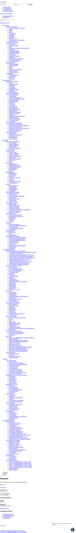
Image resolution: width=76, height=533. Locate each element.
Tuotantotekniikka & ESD (9, 249)
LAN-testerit (12, 104)
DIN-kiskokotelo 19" (14, 74)
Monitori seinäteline (13, 445)
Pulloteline (11, 220)
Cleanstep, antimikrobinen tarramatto (17, 225)
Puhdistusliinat (12, 285)
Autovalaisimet (12, 415)
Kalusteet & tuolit (10, 150)
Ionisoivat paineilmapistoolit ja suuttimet (18, 340)
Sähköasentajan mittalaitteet (12, 93)
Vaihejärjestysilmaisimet (14, 118)
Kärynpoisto (12, 335)
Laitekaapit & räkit (10, 421)
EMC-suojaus (12, 44)
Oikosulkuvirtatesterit (14, 113)
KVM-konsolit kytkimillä (12, 460)
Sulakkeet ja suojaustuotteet (15, 69)
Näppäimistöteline (13, 448)
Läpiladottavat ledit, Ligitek (15, 404)
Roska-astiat (12, 160)
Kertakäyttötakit (12, 169)
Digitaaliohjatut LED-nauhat (15, 369)
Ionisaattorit (11, 248)
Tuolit (10, 161)
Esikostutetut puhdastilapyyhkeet (16, 196)
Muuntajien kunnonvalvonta (15, 129)
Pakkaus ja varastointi (11, 316)
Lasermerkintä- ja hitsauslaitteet (16, 332)
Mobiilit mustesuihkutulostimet (16, 333)
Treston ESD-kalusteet (14, 353)
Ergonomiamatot (13, 229)
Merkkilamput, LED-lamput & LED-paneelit (16, 375)
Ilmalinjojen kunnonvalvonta (15, 124)
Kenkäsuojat (12, 176)
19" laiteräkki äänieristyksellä (16, 428)
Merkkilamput (12, 376)
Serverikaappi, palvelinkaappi (16, 431)
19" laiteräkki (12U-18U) (15, 427)
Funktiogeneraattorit (13, 84)
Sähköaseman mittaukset (14, 130)
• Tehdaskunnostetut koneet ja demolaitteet (19, 263)
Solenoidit (11, 49)
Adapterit (11, 399)
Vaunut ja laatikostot (13, 154)
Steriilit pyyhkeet (13, 194)
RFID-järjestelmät (13, 41)
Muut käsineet (12, 190)
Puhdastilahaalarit (13, 164)
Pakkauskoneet (12, 329)
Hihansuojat (12, 180)
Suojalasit (11, 178)
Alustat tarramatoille (13, 227)
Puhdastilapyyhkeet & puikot (13, 192)
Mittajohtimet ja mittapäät (15, 112)
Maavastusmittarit (13, 108)
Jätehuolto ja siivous (13, 305)
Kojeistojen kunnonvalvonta (15, 126)
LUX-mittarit (12, 105)
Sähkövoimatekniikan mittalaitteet (14, 122)
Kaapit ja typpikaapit (14, 153)
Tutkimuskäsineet (13, 188)
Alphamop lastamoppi (14, 206)
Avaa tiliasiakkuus (7, 8)
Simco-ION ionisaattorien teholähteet (17, 348)
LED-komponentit (10, 403)
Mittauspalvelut (12, 247)
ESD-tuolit (11, 355)
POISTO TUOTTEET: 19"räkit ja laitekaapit (19, 439)
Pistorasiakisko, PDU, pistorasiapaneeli (18, 437)
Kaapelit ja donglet (13, 469)
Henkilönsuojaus (13, 297)
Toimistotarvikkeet (13, 315)
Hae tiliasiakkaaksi (7, 516)
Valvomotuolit (12, 457)
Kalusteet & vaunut (10, 352)
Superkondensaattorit (14, 50)
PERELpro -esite (13, 38)
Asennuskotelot (9, 73)
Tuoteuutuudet (6, 518)
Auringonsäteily (12, 133)
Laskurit (11, 29)
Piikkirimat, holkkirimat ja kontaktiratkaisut (19, 48)
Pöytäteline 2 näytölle (14, 443)
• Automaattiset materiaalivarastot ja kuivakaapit (20, 259)
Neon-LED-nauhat (13, 368)
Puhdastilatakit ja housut (14, 165)
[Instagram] (15, 530)
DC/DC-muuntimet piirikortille (16, 58)
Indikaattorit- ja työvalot (11, 384)
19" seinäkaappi (12, 425)
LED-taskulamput (13, 413)
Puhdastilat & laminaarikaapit (13, 141)
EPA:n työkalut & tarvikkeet (12, 303)
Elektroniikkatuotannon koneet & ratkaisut (16, 251)
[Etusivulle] (6, 13)
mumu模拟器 (8, 532)
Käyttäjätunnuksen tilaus (8, 515)
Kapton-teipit (12, 283)
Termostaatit (12, 37)
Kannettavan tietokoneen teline (16, 447)
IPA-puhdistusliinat (13, 272)
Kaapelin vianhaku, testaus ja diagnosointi (19, 125)
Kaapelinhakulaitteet (13, 101)
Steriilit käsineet (12, 186)
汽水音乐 (2, 532)
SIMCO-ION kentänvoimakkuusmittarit (18, 349)
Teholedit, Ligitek (13, 407)
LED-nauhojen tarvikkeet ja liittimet (17, 372)
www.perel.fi (3, 1)
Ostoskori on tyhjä (4, 22)
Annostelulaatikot (13, 182)
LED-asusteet (12, 412)
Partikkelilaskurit (13, 137)
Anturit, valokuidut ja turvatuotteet (17, 28)
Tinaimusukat (12, 288)
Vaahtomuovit (12, 325)
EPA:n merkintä (12, 292)
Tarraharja (11, 221)
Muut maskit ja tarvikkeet (15, 181)
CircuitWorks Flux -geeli (14, 268)
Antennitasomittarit (13, 94)
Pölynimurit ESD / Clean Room (16, 313)
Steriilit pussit (12, 232)
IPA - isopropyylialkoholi (15, 271)
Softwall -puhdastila (13, 144)
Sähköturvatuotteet (13, 117)
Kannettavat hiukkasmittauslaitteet (17, 239)
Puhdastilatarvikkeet (10, 213)
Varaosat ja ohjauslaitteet (14, 148)
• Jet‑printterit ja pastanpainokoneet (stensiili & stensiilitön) (22, 252)
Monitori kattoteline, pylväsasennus (17, 449)
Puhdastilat (5, 140)
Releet (10, 68)
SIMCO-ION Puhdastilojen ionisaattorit (18, 341)
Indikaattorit (12, 385)
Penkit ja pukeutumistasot (15, 156)
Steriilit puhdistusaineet (14, 205)
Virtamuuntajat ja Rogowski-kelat (17, 40)
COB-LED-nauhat (13, 367)
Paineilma (11, 277)
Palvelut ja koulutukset (14, 301)
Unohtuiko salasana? (8, 11)
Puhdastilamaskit (13, 173)
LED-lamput (12, 377)
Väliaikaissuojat (12, 279)
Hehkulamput (12, 380)
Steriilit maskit (12, 174)
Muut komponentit (10, 62)
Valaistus (5, 359)
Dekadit (11, 82)
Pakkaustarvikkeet (10, 231)
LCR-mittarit (12, 86)
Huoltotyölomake (7, 7)
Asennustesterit (12, 96)
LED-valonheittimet (13, 388)
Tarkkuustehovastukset (14, 56)
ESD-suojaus (9, 291)
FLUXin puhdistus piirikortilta (16, 269)
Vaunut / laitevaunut (13, 357)
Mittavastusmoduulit (13, 64)
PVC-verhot (12, 149)
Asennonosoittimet (13, 387)
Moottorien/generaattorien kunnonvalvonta (19, 128)
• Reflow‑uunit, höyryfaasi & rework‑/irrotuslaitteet (21, 256)
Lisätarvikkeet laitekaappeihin (16, 436)
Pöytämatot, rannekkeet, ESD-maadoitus (18, 296)
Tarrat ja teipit (12, 321)
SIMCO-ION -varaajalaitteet (15, 345)
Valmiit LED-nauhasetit (14, 365)
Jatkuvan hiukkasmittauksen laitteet (17, 240)
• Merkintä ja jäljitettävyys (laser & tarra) (18, 260)
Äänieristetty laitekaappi (14, 429)
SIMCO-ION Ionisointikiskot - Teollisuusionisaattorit (21, 337)
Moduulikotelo (12, 76)
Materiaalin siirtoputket (14, 344)
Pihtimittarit (11, 114)
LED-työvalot (12, 392)
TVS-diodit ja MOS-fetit (14, 60)
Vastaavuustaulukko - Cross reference (17, 416)
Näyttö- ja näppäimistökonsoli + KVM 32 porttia (20, 467)
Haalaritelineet (12, 157)
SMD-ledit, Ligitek (13, 405)
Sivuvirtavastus (12, 33)
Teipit (10, 233)
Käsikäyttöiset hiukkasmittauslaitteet (17, 237)
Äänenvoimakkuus (13, 138)
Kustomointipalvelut (13, 72)
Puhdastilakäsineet (13, 185)
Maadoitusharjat (12, 309)
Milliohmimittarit (13, 110)
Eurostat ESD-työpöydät (14, 356)
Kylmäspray (12, 275)
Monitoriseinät (12, 459)
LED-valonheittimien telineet (15, 389)
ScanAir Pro (12, 244)
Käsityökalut (12, 307)
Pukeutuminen (9, 162)
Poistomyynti (12, 419)
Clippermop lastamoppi (14, 208)
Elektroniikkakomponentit (12, 42)
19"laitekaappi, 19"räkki (14, 423)
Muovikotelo (12, 77)
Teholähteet (11, 36)
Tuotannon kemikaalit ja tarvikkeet (14, 265)
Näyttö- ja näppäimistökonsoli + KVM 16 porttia (20, 465)
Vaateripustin (12, 219)
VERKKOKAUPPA (8, 16)
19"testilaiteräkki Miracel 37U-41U (17, 433)
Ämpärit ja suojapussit (14, 212)
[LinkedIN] (3, 530)
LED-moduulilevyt (13, 409)
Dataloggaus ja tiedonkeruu (15, 134)
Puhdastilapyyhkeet (13, 193)
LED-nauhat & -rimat (11, 360)
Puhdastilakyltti (12, 217)
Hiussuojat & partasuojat (14, 177)
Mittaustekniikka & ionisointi (13, 236)
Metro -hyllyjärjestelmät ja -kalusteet (17, 317)
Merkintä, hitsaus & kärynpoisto (13, 331)
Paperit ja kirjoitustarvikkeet (15, 214)
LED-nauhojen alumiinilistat (15, 371)
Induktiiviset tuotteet (13, 45)
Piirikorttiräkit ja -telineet (14, 323)
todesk (21, 532)
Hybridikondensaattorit (14, 52)
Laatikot (11, 319)
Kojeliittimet (12, 57)
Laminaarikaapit (12, 142)
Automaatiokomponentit (11, 26)
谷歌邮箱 (13, 532)
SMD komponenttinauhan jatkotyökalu (18, 281)
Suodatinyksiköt (12, 146)
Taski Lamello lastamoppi (15, 210)
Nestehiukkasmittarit (13, 241)
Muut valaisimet (9, 411)
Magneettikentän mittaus (14, 109)
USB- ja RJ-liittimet (13, 61)
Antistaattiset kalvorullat (14, 327)
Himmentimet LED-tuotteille (15, 397)
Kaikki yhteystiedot (4, 508)
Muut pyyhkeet (12, 197)
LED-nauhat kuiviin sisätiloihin (16, 363)
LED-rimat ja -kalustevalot (15, 373)
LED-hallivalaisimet (13, 391)
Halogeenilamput (13, 379)
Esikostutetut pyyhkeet (14, 198)
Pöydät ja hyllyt (12, 152)
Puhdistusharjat (12, 284)
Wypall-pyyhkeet (13, 201)
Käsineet (8, 184)
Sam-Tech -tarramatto (14, 224)
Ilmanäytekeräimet (13, 243)
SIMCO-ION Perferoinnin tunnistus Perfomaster (20, 347)
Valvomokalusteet (10, 455)
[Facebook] (9, 530)
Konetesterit (12, 102)
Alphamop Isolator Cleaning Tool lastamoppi (19, 209)
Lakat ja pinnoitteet (13, 276)
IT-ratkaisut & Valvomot (8, 420)
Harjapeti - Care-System (14, 289)
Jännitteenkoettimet (13, 100)
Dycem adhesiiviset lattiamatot (16, 228)
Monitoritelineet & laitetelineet (13, 440)
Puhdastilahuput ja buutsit (15, 166)
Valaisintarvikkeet (10, 393)
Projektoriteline (12, 452)
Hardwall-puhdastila (13, 145)
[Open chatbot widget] (73, 530)
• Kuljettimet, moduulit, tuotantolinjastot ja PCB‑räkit (21, 255)
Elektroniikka (6, 25)
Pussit (10, 320)
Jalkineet (11, 170)
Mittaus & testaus (7, 80)
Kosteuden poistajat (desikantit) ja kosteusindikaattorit (21, 328)
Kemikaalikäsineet (13, 189)
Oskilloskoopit (12, 88)
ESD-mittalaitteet (13, 92)
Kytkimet (11, 66)
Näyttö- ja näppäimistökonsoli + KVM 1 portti (20, 461)
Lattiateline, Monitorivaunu (15, 451)
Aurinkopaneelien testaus (15, 97)
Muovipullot (12, 311)
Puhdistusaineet (12, 204)
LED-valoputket (13, 381)
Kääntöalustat (12, 308)
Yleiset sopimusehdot (8, 514)
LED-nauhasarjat (13, 361)
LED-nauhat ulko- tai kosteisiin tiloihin (18, 364)
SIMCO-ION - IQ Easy (14, 343)
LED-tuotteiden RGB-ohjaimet (16, 400)
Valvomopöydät (12, 456)
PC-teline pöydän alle (14, 453)
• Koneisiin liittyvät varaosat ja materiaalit (18, 264)
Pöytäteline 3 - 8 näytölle (15, 444)
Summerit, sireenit (13, 70)
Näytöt (10, 30)
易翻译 (25, 532)
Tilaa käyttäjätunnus (7, 9)
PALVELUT (6, 17)
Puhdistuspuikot (12, 200)
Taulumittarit (12, 34)
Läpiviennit (11, 78)
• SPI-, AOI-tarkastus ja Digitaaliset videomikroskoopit (22, 257)
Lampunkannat (12, 395)
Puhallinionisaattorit (13, 339)
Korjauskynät (12, 273)
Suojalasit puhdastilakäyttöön (16, 216)
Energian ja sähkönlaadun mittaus (17, 98)
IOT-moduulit (12, 54)
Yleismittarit (12, 121)
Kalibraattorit (12, 85)
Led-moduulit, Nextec (14, 408)
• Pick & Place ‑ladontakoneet (16, 253)
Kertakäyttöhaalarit (13, 168)
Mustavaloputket (13, 383)
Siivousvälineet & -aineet (12, 202)
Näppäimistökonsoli (13, 468)
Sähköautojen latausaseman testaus (17, 116)
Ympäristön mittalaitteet (11, 132)
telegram (18, 532)
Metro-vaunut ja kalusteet (15, 158)
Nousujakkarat (12, 312)
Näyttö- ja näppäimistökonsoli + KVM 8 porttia (20, 464)
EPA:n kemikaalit (13, 267)
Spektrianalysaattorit (13, 89)
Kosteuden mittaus (13, 136)
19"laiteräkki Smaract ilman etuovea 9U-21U (19, 435)
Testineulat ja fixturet (14, 53)
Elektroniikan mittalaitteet (12, 81)
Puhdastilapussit (12, 235)
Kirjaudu (30, 4)
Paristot (10, 32)
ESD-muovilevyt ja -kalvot (15, 299)
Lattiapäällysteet (12, 295)
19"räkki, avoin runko (14, 424)
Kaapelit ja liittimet (13, 65)
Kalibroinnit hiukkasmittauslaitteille (17, 245)
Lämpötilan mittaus (13, 106)
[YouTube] (21, 530)
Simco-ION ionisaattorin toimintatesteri (18, 351)
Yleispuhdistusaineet (14, 280)
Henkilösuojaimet (10, 172)
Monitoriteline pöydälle (14, 441)
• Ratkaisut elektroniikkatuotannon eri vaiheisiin (20, 261)
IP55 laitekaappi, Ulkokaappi (16, 432)
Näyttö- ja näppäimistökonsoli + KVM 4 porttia (20, 463)
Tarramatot (8, 223)
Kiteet (10, 46)
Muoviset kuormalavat (14, 324)
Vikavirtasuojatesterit (14, 120)
